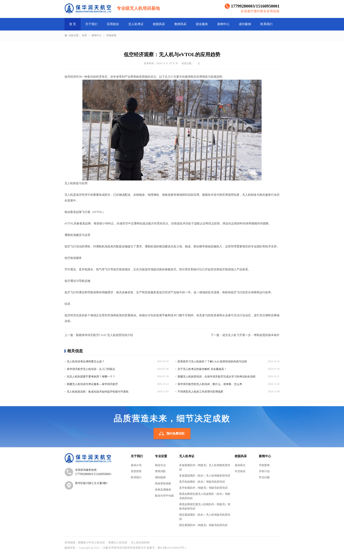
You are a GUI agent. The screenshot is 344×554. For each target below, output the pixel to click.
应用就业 (113, 24)
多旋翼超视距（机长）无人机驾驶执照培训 (204, 475)
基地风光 (240, 465)
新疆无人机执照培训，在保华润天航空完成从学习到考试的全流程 (216, 376)
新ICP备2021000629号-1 (171, 547)
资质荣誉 (136, 471)
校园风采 (159, 24)
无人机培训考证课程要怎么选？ (85, 361)
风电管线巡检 (163, 483)
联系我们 (266, 24)
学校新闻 (111, 35)
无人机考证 (136, 24)
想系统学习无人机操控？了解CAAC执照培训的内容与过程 (212, 361)
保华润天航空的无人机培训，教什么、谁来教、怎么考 (210, 384)
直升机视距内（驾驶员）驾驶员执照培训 (203, 487)
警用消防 (160, 471)
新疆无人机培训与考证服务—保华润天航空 (92, 384)
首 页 (72, 24)
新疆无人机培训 (117, 542)
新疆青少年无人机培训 (91, 542)
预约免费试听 (175, 433)
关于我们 (91, 24)
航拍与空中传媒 (164, 495)
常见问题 (264, 477)
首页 (84, 35)
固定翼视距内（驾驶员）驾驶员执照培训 (203, 525)
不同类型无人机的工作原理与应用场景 (200, 391)
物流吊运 (160, 465)
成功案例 (245, 24)
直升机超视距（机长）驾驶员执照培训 (202, 481)
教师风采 (180, 24)
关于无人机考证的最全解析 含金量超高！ (202, 369)
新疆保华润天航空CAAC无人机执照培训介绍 (104, 335)
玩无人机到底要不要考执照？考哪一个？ (91, 376)
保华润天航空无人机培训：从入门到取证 (91, 369)
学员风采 (240, 471)
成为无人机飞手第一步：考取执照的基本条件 (251, 335)
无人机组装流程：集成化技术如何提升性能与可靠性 (98, 391)
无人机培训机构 (140, 542)
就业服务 (202, 24)
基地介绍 (136, 465)
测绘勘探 (160, 477)
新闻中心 (223, 24)
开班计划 (264, 471)
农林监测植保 (163, 489)
